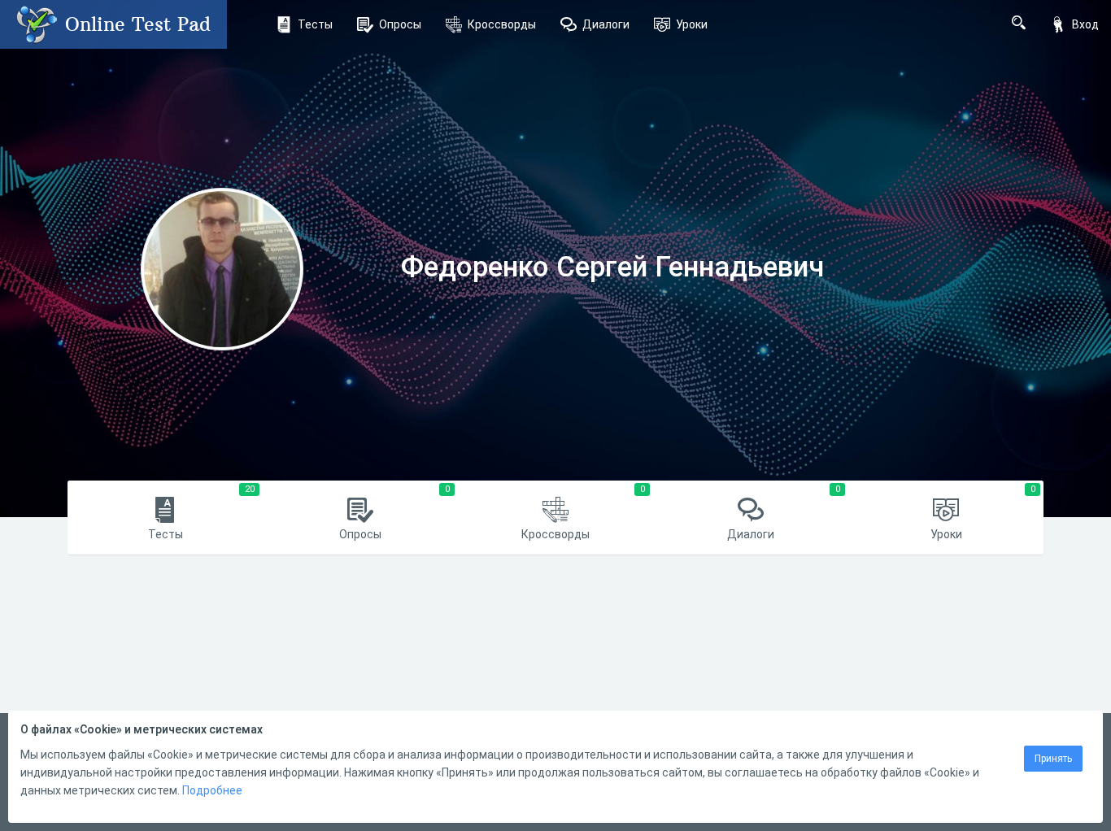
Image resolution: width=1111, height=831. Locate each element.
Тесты (315, 24)
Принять (1053, 758)
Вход (1085, 24)
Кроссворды (502, 24)
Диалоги (606, 24)
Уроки (692, 24)
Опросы (400, 24)
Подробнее (212, 790)
